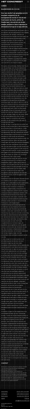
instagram (4, 394)
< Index (3, 6)
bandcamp (4, 396)
